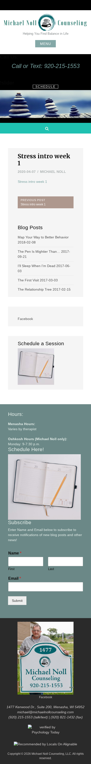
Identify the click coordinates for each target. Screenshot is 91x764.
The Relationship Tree (35, 289)
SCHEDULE (45, 86)
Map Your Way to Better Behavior (43, 237)
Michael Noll (53, 172)
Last (51, 569)
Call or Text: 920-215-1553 (46, 66)
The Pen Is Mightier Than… (39, 251)
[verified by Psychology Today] (45, 733)
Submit (17, 601)
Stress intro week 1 (32, 182)
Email (14, 578)
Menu (45, 44)
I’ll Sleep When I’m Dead (36, 266)
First (11, 569)
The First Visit (28, 280)
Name (14, 553)
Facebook (25, 319)
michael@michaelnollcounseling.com (45, 712)
